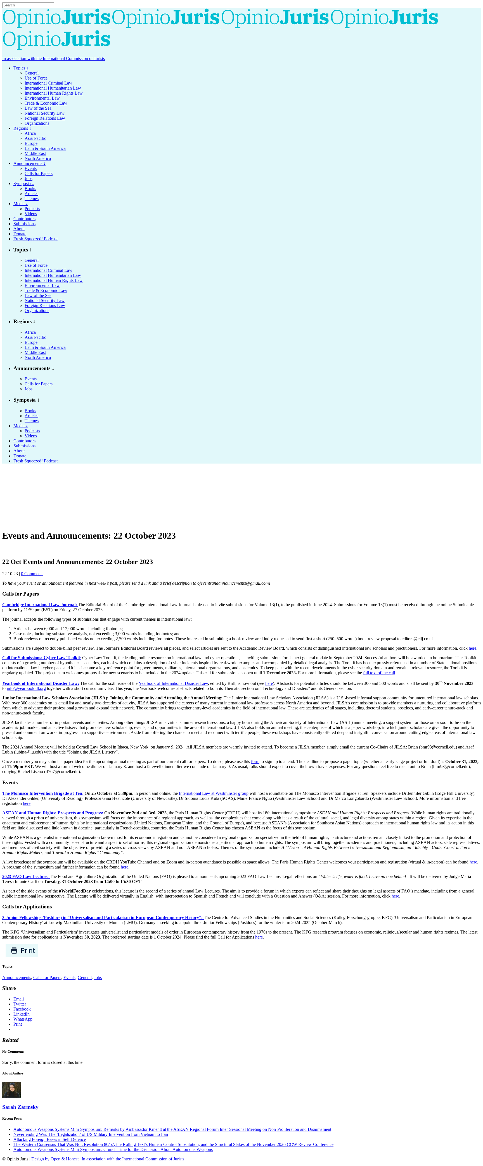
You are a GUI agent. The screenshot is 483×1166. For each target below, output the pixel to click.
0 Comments (32, 573)
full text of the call (379, 672)
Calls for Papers (47, 977)
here (472, 648)
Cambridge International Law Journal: (40, 604)
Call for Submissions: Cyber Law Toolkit (41, 657)
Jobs (98, 977)
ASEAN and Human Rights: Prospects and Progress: (52, 812)
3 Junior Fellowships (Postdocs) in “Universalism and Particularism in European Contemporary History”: (103, 917)
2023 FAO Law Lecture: (26, 876)
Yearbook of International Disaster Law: (40, 683)
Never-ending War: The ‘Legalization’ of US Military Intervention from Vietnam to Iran (90, 1134)
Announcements (16, 977)
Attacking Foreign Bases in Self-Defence (49, 1139)
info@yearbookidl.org (26, 688)
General (85, 977)
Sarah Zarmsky (20, 1107)
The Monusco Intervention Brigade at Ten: (43, 793)
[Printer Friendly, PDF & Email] (22, 956)
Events (69, 977)
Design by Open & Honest (55, 1159)
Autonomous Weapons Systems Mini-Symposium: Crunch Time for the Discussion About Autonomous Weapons (113, 1149)
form (255, 761)
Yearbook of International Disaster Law (173, 683)
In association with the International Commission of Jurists (53, 58)
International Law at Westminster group (213, 793)
